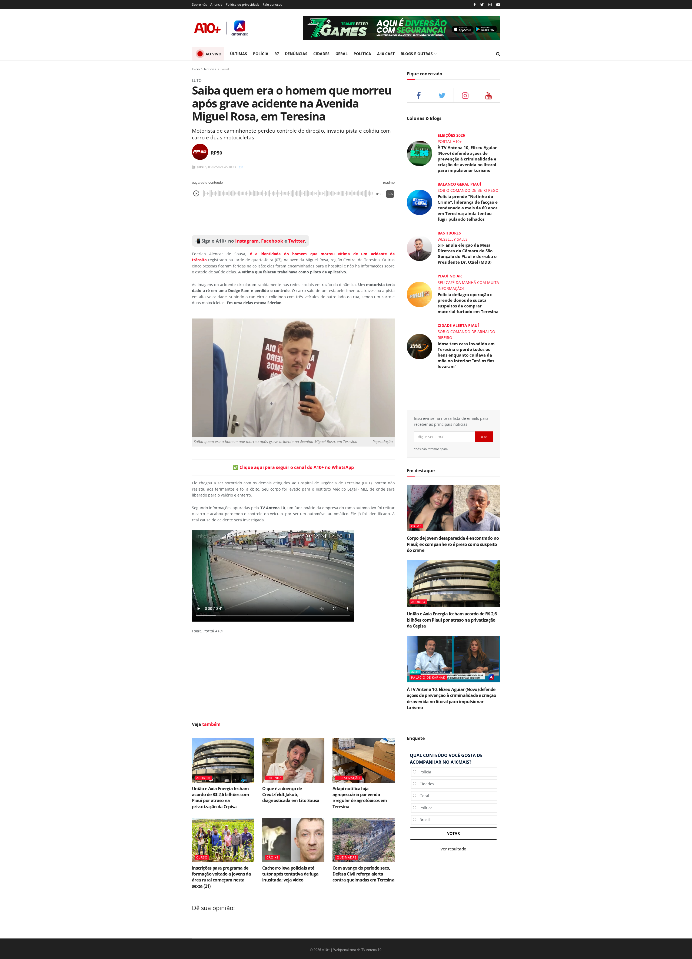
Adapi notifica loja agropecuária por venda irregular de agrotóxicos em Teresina (359, 798)
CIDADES (321, 53)
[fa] (488, 95)
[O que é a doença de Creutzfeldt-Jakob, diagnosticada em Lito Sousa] (293, 760)
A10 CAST (386, 53)
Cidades (425, 783)
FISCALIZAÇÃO (348, 778)
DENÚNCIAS (296, 53)
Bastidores (449, 233)
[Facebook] (475, 4)
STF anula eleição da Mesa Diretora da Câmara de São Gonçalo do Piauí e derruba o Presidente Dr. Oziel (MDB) (467, 253)
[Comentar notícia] (240, 167)
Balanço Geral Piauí (459, 184)
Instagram (246, 241)
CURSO (202, 857)
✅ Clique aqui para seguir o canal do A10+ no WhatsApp (293, 467)
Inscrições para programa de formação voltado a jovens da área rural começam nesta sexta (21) (221, 877)
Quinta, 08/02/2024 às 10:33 (215, 167)
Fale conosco (272, 4)
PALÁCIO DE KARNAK (428, 677)
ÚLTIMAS (238, 53)
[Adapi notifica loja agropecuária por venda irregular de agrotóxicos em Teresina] (363, 760)
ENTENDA (274, 778)
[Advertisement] (293, 218)
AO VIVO (213, 53)
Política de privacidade (243, 4)
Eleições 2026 (451, 135)
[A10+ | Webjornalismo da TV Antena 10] (221, 28)
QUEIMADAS (347, 857)
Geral (225, 69)
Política (424, 807)
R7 (276, 53)
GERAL (341, 53)
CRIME (416, 526)
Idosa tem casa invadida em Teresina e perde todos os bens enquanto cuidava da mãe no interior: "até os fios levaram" (466, 355)
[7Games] (401, 28)
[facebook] (418, 95)
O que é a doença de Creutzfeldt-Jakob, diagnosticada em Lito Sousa (291, 795)
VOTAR (453, 833)
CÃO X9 (272, 857)
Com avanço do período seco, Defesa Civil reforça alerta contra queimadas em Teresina (363, 874)
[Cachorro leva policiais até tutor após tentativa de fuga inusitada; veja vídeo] (293, 840)
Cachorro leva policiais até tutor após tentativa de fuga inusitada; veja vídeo (290, 874)
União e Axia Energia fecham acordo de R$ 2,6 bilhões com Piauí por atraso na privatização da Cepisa (220, 798)
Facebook (272, 241)
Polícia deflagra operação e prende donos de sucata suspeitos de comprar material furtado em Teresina (468, 303)
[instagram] (490, 4)
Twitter (296, 241)
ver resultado (453, 849)
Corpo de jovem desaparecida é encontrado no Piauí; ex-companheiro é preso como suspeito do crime (453, 544)
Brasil (423, 819)
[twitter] (482, 4)
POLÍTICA (362, 53)
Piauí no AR (450, 276)
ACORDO (203, 778)
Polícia (423, 771)
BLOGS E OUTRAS (417, 53)
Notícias (210, 69)
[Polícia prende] (419, 201)
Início (196, 69)
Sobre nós (199, 4)
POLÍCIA (260, 53)
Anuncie (216, 4)
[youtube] (498, 4)
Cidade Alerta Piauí (458, 325)
